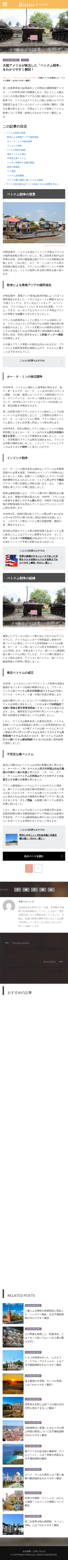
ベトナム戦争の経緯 (15, 150)
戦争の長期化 (13, 167)
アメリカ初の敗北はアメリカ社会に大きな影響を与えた (32, 184)
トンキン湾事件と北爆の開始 (20, 162)
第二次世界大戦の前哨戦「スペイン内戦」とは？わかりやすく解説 (44, 1523)
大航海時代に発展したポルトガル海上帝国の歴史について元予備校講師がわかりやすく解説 (44, 1431)
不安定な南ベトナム (16, 158)
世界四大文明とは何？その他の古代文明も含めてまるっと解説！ (44, 1406)
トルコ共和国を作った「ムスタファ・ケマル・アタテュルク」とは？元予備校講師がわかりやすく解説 (44, 1360)
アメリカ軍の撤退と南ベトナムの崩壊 (25, 180)
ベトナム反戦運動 (15, 175)
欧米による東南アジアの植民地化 (23, 137)
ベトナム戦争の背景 (15, 133)
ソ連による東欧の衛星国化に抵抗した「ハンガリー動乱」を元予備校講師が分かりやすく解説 (44, 1314)
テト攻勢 (11, 171)
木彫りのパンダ (26, 901)
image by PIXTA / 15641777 (54, 630)
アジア (25, 60)
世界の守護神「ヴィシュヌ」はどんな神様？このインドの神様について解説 (44, 1501)
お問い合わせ (39, 1551)
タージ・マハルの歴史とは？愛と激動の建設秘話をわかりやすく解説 (44, 1476)
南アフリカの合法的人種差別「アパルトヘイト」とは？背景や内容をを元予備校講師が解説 (44, 1454)
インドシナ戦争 (14, 145)
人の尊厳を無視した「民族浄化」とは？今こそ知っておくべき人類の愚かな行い (44, 1337)
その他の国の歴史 (11, 60)
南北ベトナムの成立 (16, 154)
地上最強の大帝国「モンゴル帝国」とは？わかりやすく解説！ (44, 1382)
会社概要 (26, 1551)
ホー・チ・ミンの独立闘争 (19, 141)
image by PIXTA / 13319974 (54, 245)
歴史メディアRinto (11, 78)
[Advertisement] (34, 1144)
